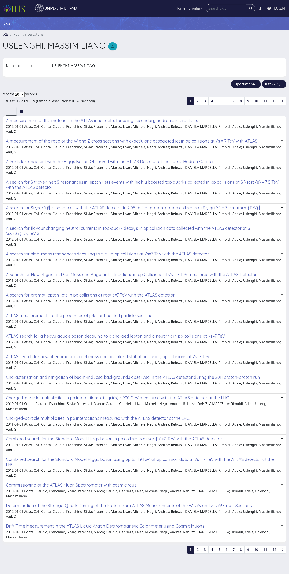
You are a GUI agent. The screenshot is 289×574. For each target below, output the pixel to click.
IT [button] (260, 8)
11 (265, 101)
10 (256, 101)
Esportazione (245, 84)
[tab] (11, 111)
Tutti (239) (272, 84)
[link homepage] (15, 8)
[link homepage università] (56, 8)
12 (274, 101)
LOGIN (279, 8)
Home (180, 8)
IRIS (6, 34)
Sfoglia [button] (194, 8)
